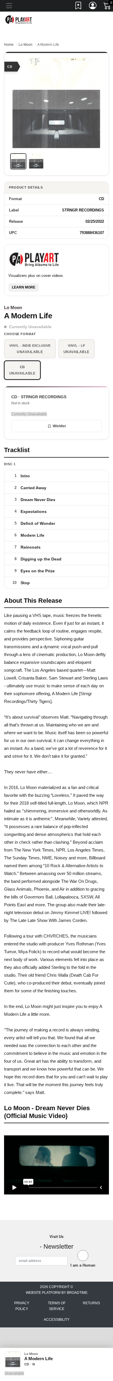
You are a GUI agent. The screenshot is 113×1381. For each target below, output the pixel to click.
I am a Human (82, 1265)
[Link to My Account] (93, 6)
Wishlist (59, 426)
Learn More (23, 287)
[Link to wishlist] (78, 6)
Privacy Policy (21, 1306)
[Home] (18, 19)
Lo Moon (25, 45)
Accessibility (57, 1320)
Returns (91, 1303)
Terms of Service (56, 1306)
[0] (107, 7)
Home (9, 45)
